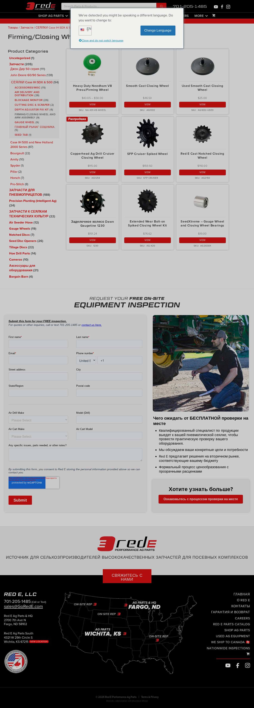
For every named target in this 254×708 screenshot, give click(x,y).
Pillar (13, 171)
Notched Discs (19, 235)
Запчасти (26, 27)
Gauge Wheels (19, 229)
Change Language (157, 30)
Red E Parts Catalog (231, 624)
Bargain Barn (18, 277)
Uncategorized (19, 58)
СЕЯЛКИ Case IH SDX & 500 (55, 27)
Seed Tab (21, 135)
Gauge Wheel (25, 122)
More (199, 15)
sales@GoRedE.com (23, 606)
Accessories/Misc (27, 87)
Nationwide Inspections (228, 648)
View (92, 104)
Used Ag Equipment (233, 636)
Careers (242, 618)
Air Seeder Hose (21, 222)
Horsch (15, 178)
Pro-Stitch (17, 184)
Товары (13, 27)
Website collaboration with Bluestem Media (127, 701)
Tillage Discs (18, 247)
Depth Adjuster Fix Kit (32, 109)
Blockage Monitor (28, 100)
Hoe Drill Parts (19, 253)
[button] (161, 6)
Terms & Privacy (150, 697)
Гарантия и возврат (230, 612)
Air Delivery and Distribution (27, 93)
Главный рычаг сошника (34, 127)
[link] (18, 621)
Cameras (15, 260)
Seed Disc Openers (23, 241)
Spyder (15, 165)
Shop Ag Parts (51, 15)
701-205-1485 (190, 6)
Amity (14, 159)
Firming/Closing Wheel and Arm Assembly (35, 115)
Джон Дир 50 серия (24, 69)
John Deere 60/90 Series (28, 75)
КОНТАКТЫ (240, 606)
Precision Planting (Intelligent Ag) (33, 201)
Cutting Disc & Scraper (32, 105)
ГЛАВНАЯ (242, 594)
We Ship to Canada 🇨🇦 (230, 642)
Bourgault (17, 153)
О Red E (243, 600)
